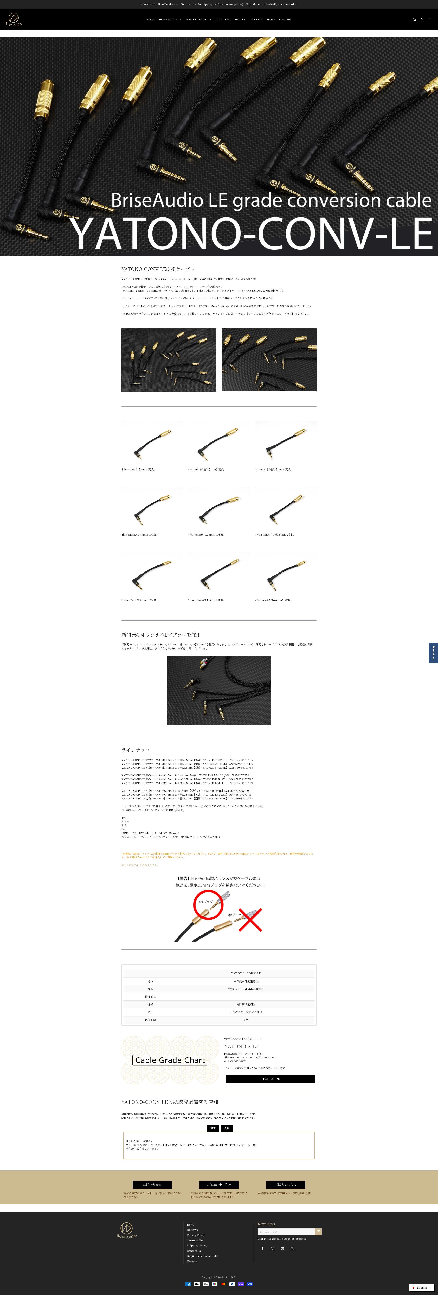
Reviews (192, 1229)
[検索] (414, 19)
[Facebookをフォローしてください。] (262, 1248)
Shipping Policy (197, 1245)
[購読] (318, 1231)
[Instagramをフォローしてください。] (272, 1248)
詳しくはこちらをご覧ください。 (140, 865)
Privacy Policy (196, 1235)
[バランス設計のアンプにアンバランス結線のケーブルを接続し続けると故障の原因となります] (219, 907)
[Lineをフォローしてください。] (283, 1248)
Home (151, 19)
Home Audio (169, 19)
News (271, 19)
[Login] (422, 19)
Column (285, 19)
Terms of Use (195, 1240)
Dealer (240, 19)
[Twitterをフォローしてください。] (293, 1248)
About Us (224, 19)
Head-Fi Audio (197, 19)
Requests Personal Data (202, 1256)
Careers (192, 1261)
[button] (422, 1288)
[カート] (429, 19)
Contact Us (194, 1250)
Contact (256, 19)
